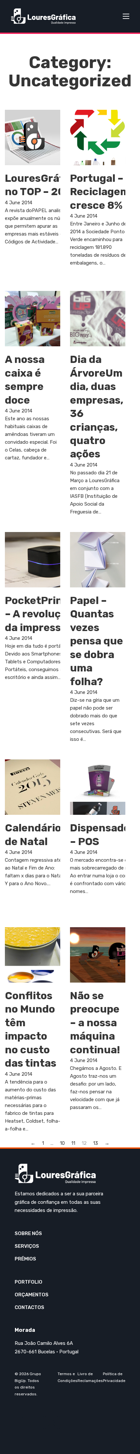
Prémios (25, 1259)
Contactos (29, 1307)
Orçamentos (32, 1295)
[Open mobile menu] (126, 16)
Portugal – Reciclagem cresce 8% (100, 191)
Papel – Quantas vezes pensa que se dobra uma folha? (96, 641)
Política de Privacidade (114, 1377)
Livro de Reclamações (90, 1377)
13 (95, 1143)
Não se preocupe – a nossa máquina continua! (95, 1022)
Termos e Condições (67, 1377)
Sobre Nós (28, 1233)
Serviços (27, 1246)
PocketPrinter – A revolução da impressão (41, 614)
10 (62, 1143)
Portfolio (28, 1282)
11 (73, 1143)
